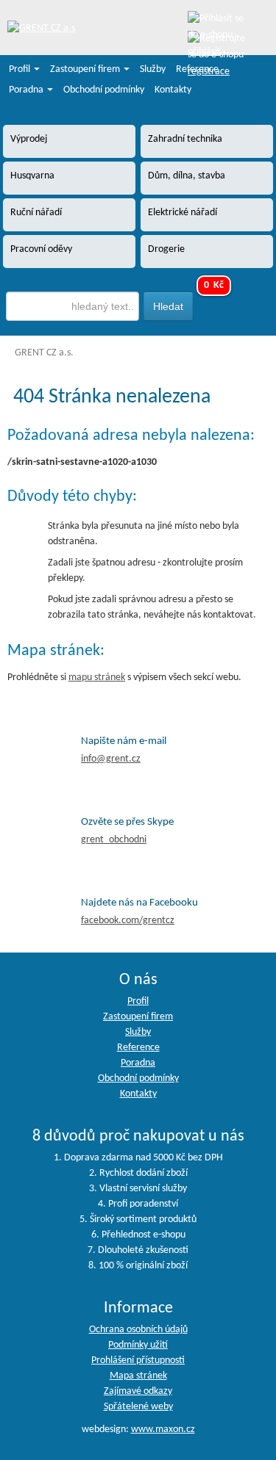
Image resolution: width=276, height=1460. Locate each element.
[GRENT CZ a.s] (41, 29)
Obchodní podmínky (103, 89)
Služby (153, 69)
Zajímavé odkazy (138, 1391)
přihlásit (204, 51)
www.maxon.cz (163, 1429)
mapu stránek (96, 677)
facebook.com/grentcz (127, 920)
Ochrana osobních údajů (138, 1329)
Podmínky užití (138, 1345)
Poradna (27, 89)
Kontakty (173, 89)
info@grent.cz (111, 759)
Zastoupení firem (86, 69)
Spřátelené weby (138, 1406)
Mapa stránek (138, 1375)
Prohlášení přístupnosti (138, 1360)
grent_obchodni (113, 839)
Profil (20, 69)
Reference (197, 69)
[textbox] (73, 306)
